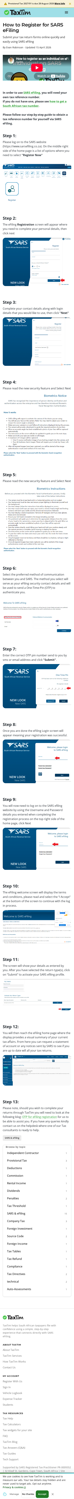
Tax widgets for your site (17, 1430)
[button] (12, 1138)
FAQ (5, 1436)
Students (8, 1404)
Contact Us (9, 1367)
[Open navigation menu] (66, 12)
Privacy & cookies (13, 1487)
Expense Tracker (12, 1398)
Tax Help (8, 1418)
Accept (42, 1494)
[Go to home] (30, 1317)
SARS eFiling (31, 93)
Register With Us (12, 1381)
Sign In (7, 1387)
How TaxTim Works (14, 1361)
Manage (14, 1494)
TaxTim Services (12, 1355)
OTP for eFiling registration (39, 1117)
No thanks (28, 1494)
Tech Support (10, 1459)
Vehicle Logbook (12, 1393)
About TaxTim (11, 1350)
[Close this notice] (52, 1494)
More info (60, 3)
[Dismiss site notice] (70, 3)
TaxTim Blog (10, 1441)
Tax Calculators (12, 1424)
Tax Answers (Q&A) (14, 1447)
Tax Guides (9, 1453)
